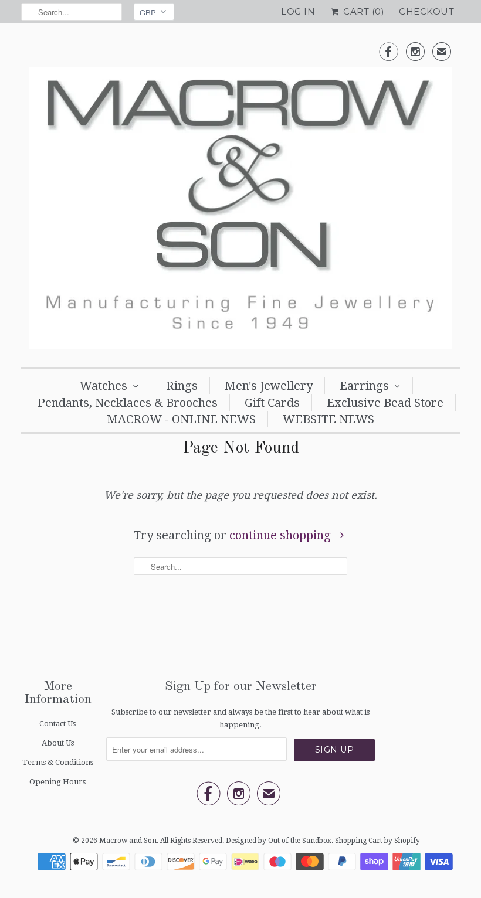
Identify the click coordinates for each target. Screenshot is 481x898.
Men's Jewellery (269, 386)
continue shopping (281, 535)
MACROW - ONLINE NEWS (181, 419)
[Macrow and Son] (240, 198)
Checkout (426, 11)
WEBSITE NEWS (328, 419)
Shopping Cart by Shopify (377, 840)
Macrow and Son (128, 840)
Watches (103, 386)
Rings (182, 386)
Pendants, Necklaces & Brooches (128, 403)
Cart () (362, 11)
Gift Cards (272, 403)
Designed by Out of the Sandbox (278, 840)
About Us (58, 743)
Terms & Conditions (57, 762)
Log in (298, 11)
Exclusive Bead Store (385, 403)
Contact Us (57, 723)
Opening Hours (57, 781)
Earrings (364, 386)
